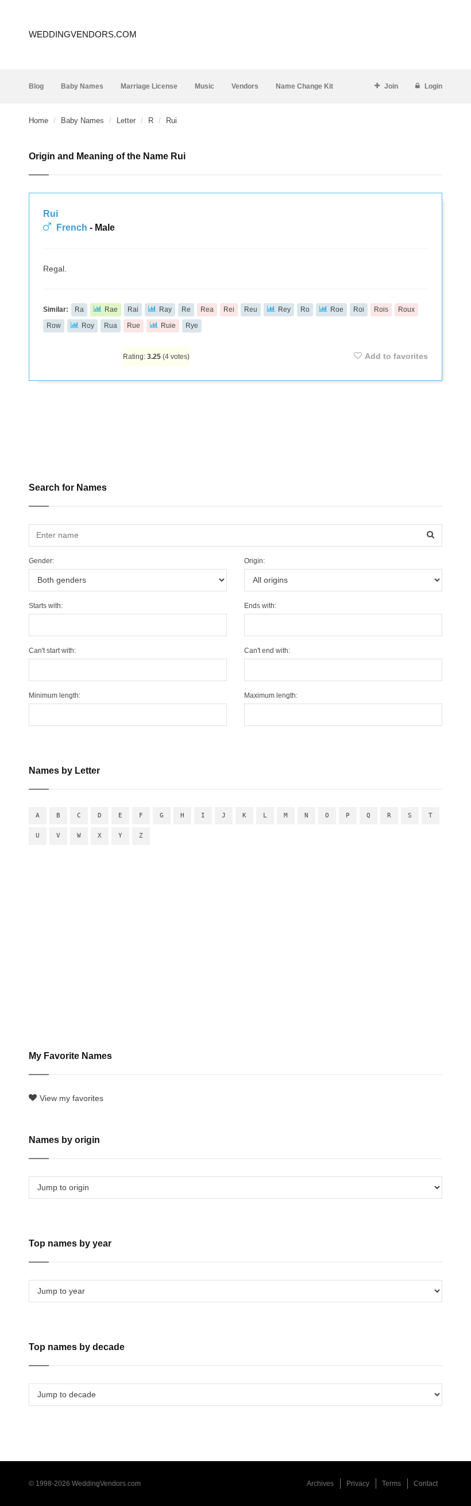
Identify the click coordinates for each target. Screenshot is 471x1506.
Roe (336, 309)
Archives (320, 1484)
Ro (305, 309)
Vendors (244, 86)
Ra (79, 309)
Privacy (357, 1484)
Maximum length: (271, 695)
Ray (165, 309)
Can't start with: (52, 651)
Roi (358, 309)
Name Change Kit (304, 86)
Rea (207, 309)
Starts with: (46, 606)
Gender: (41, 561)
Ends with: (260, 606)
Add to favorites (396, 356)
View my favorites (71, 1098)
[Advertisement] (235, 423)
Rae (111, 309)
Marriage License (149, 86)
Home (38, 120)
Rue (133, 326)
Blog (36, 86)
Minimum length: (54, 695)
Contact (426, 1484)
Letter (126, 120)
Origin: (254, 561)
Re (186, 309)
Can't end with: (267, 651)
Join (391, 86)
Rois (381, 309)
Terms (391, 1484)
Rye (192, 326)
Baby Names (82, 86)
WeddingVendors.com (83, 34)
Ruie (168, 326)
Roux (406, 309)
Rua (110, 326)
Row (54, 326)
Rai (133, 309)
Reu (250, 309)
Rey (284, 309)
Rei (228, 309)
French (71, 227)
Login (433, 86)
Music (204, 86)
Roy (88, 326)
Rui (50, 214)
